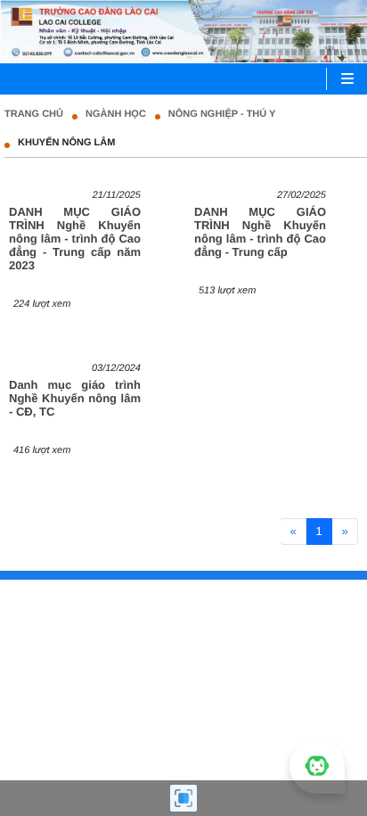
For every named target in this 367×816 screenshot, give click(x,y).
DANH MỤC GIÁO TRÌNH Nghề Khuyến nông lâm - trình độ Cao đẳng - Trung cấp (260, 232)
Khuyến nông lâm (66, 142)
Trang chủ (33, 114)
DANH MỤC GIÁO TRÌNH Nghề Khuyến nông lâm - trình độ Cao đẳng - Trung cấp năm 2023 (75, 238)
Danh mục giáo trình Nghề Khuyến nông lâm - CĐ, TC (75, 398)
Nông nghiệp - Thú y (222, 114)
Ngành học (116, 114)
